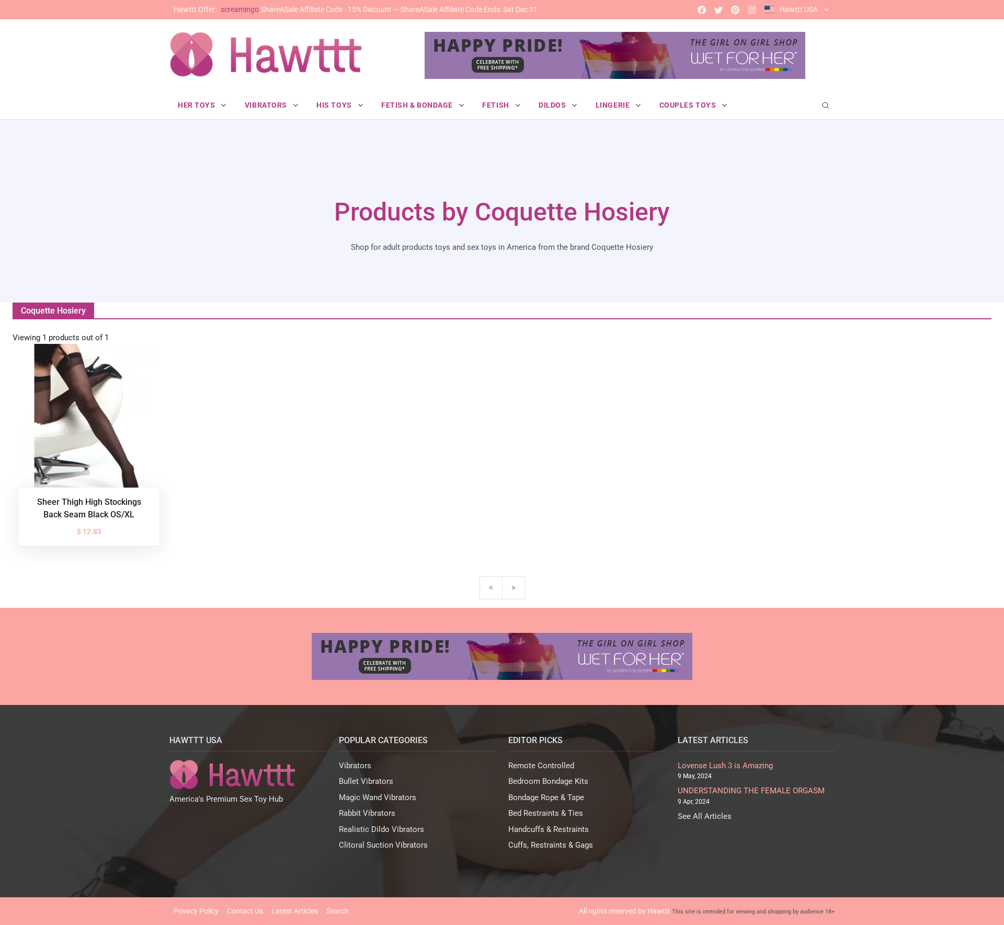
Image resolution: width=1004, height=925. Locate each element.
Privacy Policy (196, 911)
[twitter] (718, 9)
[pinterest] (735, 9)
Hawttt (658, 911)
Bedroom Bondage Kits (548, 781)
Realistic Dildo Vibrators (381, 829)
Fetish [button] (496, 105)
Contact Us (245, 911)
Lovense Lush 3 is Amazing (725, 765)
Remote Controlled (541, 765)
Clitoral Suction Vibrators (383, 845)
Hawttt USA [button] (798, 9)
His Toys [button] (334, 105)
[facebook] (701, 9)
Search (337, 911)
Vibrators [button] (267, 105)
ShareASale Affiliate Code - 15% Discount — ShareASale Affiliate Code (356, 9)
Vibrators (355, 765)
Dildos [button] (553, 105)
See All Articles (705, 816)
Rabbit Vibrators (367, 813)
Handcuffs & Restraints (548, 829)
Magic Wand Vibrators (377, 797)
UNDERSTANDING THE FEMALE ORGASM (751, 790)
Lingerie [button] (614, 105)
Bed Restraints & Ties (545, 813)
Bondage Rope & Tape (546, 797)
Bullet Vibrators (366, 781)
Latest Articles (294, 911)
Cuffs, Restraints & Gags (550, 845)
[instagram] (752, 9)
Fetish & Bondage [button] (418, 105)
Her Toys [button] (197, 105)
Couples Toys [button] (688, 105)
